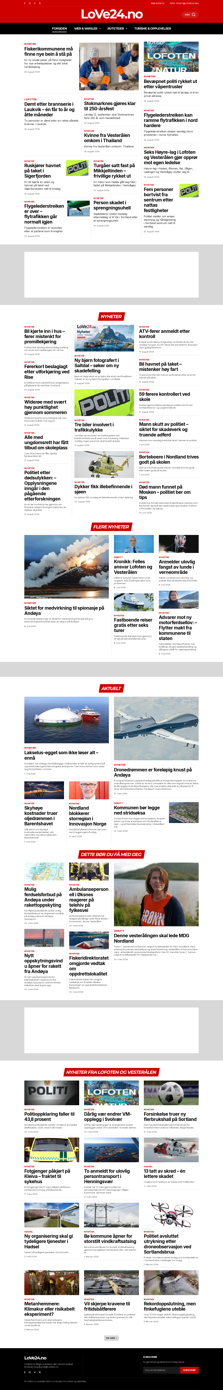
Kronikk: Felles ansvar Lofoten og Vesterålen (133, 567)
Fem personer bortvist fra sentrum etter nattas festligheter (158, 200)
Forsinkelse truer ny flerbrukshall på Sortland (170, 1116)
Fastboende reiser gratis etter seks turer (133, 625)
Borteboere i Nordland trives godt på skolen (169, 459)
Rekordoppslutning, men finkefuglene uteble (170, 1306)
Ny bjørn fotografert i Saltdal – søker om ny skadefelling (96, 366)
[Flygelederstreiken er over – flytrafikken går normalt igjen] (78, 208)
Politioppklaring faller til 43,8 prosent (49, 1116)
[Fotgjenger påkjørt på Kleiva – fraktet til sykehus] (51, 1150)
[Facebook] (24, 3)
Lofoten (30, 99)
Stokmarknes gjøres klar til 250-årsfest (110, 106)
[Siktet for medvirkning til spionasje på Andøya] (66, 567)
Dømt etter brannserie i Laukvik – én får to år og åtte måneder (49, 109)
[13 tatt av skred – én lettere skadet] (171, 1150)
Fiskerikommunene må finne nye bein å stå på (48, 51)
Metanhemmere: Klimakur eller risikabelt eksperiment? (49, 1309)
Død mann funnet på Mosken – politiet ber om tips (165, 492)
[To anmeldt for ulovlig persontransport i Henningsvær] (111, 1150)
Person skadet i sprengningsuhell (112, 205)
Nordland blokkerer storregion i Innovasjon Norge (87, 816)
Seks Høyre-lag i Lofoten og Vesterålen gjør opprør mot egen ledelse (171, 157)
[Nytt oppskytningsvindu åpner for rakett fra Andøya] (44, 938)
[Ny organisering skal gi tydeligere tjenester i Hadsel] (51, 1215)
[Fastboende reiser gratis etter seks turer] (134, 602)
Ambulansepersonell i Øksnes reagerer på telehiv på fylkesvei (88, 899)
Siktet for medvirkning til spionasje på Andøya (64, 610)
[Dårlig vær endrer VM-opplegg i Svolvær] (111, 1093)
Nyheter (30, 44)
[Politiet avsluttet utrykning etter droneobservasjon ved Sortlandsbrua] (171, 1215)
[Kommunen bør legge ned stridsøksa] (184, 812)
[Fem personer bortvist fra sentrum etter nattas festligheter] (189, 190)
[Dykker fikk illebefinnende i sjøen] (104, 464)
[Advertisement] (111, 275)
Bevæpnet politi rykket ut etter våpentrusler (170, 84)
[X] (39, 3)
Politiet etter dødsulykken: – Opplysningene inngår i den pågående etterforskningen (42, 486)
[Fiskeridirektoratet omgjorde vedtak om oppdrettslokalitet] (89, 940)
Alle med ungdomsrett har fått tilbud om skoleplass (46, 442)
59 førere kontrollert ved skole (164, 396)
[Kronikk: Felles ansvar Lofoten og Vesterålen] (134, 544)
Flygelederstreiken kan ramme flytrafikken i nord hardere (171, 120)
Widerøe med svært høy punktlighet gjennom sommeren (45, 407)
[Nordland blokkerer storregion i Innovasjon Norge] (89, 790)
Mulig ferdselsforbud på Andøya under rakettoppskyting (43, 897)
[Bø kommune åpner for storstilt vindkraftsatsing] (111, 1215)
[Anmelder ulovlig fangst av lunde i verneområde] (179, 544)
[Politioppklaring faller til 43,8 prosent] (51, 1093)
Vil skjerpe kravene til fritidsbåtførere (107, 1306)
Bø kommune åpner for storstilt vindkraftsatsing (110, 1238)
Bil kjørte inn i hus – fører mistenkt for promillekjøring (44, 336)
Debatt (118, 557)
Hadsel (148, 1166)
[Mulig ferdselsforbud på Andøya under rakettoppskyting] (44, 872)
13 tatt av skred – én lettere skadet (164, 1173)
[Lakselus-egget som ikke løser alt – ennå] (66, 720)
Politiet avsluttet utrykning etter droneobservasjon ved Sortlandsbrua (167, 1244)
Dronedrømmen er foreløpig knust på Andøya (153, 772)
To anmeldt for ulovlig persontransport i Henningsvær (107, 1176)
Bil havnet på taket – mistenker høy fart (160, 366)
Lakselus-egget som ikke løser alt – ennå (61, 755)
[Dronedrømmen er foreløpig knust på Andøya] (156, 728)
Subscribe (189, 1370)
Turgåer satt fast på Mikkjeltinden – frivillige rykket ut (114, 171)
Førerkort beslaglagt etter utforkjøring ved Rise (46, 372)
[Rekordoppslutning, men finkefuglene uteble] (171, 1282)
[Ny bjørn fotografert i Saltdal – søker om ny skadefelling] (104, 338)
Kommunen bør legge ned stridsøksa (137, 810)
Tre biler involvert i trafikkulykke (94, 427)
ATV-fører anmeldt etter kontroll (164, 333)
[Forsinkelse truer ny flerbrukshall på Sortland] (171, 1093)
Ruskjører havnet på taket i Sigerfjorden (42, 171)
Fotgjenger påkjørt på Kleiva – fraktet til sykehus (47, 1176)
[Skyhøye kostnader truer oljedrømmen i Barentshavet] (44, 790)
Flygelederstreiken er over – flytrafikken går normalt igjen (44, 214)
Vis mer (110, 1338)
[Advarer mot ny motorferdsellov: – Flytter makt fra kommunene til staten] (179, 600)
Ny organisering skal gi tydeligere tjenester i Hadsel (48, 1241)
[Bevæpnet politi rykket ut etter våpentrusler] (171, 57)
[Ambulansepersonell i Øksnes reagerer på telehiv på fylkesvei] (89, 872)
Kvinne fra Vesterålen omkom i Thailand (107, 138)
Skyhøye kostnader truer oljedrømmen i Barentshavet (40, 816)
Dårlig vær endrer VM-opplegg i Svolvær (108, 1116)
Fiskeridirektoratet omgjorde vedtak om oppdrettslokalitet (89, 966)
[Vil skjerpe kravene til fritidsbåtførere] (111, 1282)
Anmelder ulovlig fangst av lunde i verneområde (177, 567)
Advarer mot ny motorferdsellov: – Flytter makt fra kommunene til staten (178, 628)
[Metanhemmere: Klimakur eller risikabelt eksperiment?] (51, 1282)
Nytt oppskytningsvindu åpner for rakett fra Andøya (43, 963)
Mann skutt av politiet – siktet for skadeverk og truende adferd (163, 429)
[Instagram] (30, 3)
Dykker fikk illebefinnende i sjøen (103, 489)
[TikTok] (35, 3)
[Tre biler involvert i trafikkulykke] (104, 402)
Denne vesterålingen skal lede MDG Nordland (151, 938)
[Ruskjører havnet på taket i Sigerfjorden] (77, 168)
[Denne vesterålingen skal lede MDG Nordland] (156, 894)
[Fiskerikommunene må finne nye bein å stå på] (109, 66)
